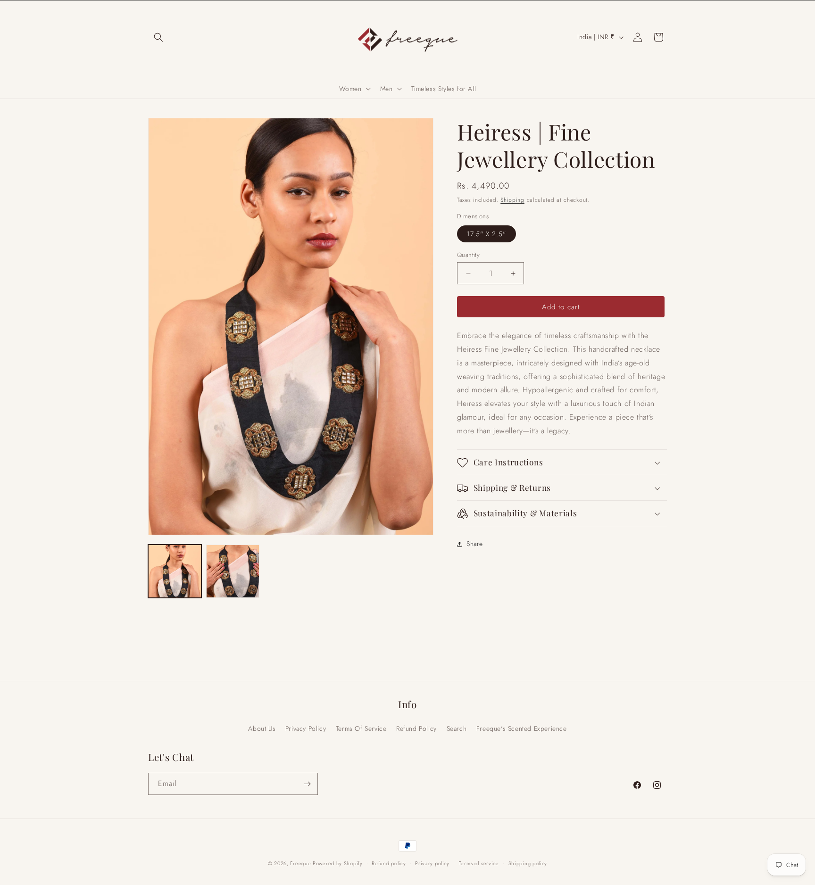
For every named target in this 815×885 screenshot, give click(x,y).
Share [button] (474, 543)
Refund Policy (416, 728)
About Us (261, 728)
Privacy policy (432, 863)
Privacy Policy (305, 728)
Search (457, 728)
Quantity (468, 254)
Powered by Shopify (338, 863)
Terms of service (479, 863)
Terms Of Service (361, 728)
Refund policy (389, 863)
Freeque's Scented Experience (521, 728)
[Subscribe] (307, 784)
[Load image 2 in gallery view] (232, 571)
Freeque (301, 863)
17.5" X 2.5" (486, 234)
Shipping (512, 200)
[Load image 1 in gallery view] (174, 571)
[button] (158, 37)
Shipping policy (528, 863)
